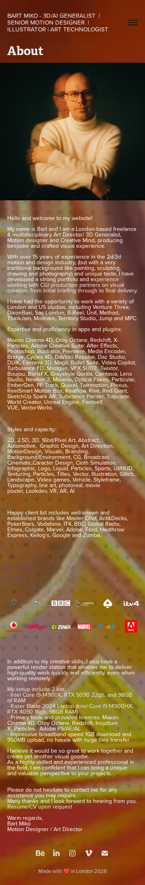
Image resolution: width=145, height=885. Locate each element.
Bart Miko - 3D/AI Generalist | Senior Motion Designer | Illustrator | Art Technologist (57, 22)
